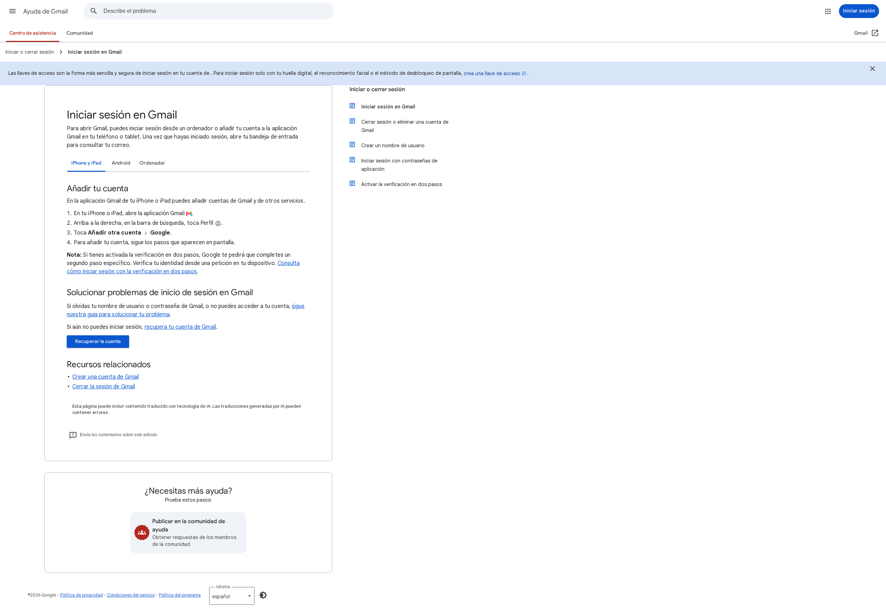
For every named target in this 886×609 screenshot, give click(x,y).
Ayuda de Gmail (45, 11)
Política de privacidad (81, 595)
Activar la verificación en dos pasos (401, 184)
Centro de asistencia (32, 33)
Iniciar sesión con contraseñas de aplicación (399, 165)
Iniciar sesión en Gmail (388, 107)
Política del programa (180, 595)
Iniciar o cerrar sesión (377, 89)
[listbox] (232, 596)
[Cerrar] (872, 69)
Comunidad (79, 33)
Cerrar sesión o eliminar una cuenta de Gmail (405, 126)
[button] (12, 11)
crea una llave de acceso (492, 73)
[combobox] (218, 11)
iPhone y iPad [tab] (86, 163)
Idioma (223, 586)
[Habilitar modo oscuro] (263, 595)
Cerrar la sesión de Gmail (103, 386)
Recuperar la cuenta (98, 341)
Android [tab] (121, 163)
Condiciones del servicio (131, 595)
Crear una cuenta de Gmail (105, 376)
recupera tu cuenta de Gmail (180, 327)
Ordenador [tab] (152, 163)
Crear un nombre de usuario (393, 145)
